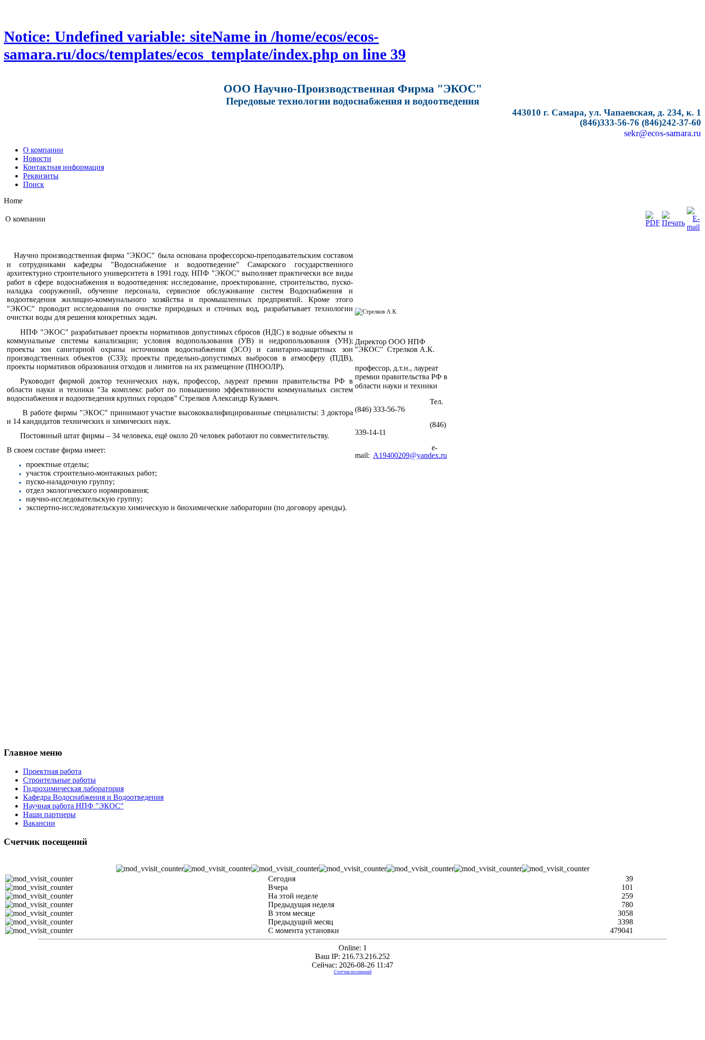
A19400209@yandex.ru (410, 455)
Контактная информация (63, 167)
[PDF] (653, 223)
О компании (43, 150)
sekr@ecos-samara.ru (662, 133)
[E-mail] (693, 227)
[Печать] (673, 223)
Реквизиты (41, 176)
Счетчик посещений (353, 972)
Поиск (33, 184)
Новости (37, 158)
